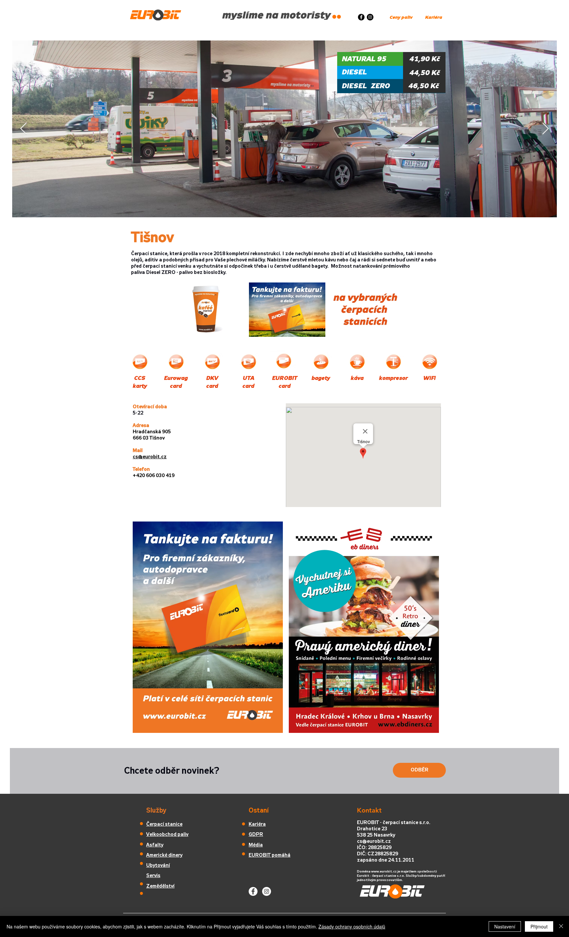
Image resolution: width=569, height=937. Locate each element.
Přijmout (539, 926)
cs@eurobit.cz (374, 841)
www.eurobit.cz (384, 871)
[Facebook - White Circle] (253, 891)
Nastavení (504, 926)
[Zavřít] (561, 926)
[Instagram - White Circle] (266, 891)
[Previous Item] (23, 128)
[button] (287, 309)
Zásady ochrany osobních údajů (351, 926)
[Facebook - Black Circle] (361, 17)
